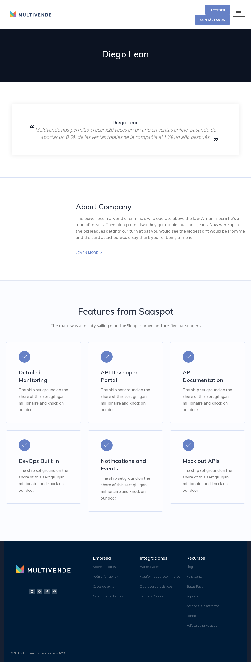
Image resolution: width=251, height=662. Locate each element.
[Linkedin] (32, 591)
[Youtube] (54, 591)
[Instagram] (39, 591)
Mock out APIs (201, 460)
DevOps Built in (39, 460)
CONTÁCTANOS (212, 20)
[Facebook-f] (47, 591)
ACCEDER (217, 10)
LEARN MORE (87, 253)
